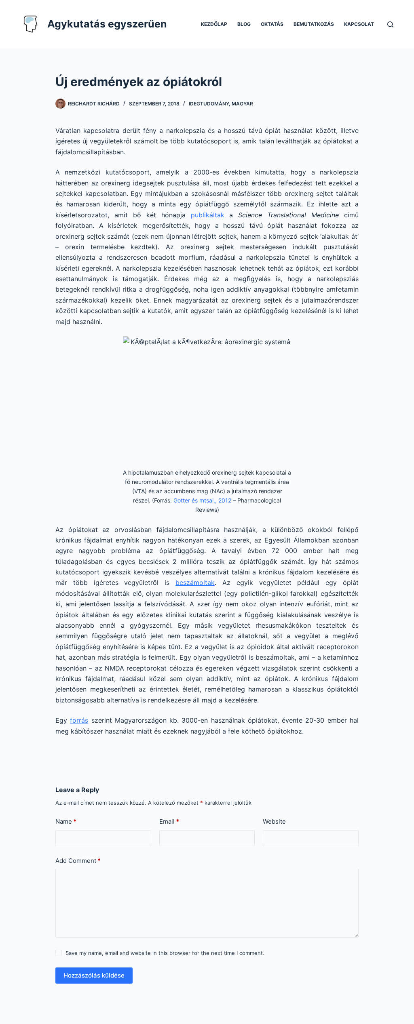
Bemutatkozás (314, 24)
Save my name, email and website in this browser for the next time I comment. (164, 953)
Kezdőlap (214, 24)
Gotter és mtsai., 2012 (202, 500)
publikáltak (207, 215)
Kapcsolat (359, 24)
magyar (242, 104)
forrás (79, 720)
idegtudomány (209, 104)
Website (274, 821)
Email (169, 821)
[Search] (390, 24)
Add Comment (78, 860)
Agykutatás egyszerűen (107, 24)
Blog (244, 24)
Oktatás (272, 24)
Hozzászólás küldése (94, 975)
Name (65, 821)
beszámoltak (195, 582)
